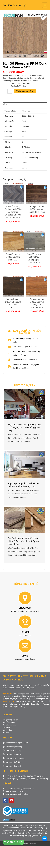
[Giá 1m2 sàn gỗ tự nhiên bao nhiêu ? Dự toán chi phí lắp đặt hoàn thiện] (24, 520)
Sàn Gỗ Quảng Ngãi (15, 5)
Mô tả (5, 104)
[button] (43, 17)
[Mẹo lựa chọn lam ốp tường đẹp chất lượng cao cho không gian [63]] (24, 404)
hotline (25, 632)
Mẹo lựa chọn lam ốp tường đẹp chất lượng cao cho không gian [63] (24, 427)
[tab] (25, 104)
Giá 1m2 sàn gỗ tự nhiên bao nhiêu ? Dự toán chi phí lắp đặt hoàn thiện (23, 541)
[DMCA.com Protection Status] (9, 820)
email (25, 656)
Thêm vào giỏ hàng (24, 91)
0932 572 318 (11, 842)
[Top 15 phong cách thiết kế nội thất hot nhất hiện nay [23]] (24, 464)
